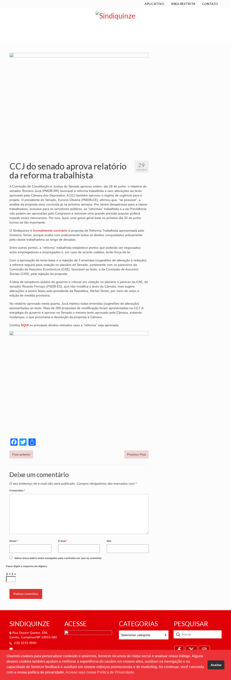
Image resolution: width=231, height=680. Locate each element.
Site (109, 541)
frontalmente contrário (50, 230)
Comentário (17, 490)
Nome (13, 541)
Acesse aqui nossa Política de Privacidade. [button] (100, 672)
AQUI (25, 325)
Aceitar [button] (216, 665)
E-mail (62, 541)
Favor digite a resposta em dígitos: (27, 566)
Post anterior (21, 454)
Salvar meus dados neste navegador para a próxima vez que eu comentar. (58, 558)
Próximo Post (136, 454)
